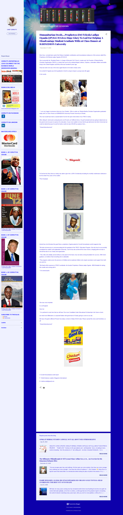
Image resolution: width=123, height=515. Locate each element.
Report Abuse (5, 56)
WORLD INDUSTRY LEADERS (54, 26)
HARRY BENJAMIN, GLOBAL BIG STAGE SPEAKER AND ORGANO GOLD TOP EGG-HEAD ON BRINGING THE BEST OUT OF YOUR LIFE (70, 481)
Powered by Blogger (74, 504)
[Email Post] (44, 388)
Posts (5, 316)
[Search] (110, 4)
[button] (106, 34)
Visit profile (11, 33)
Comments (7, 318)
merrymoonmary (77, 507)
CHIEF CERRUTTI (12, 29)
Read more (103, 453)
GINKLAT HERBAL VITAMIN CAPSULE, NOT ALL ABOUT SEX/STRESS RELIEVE (67, 439)
